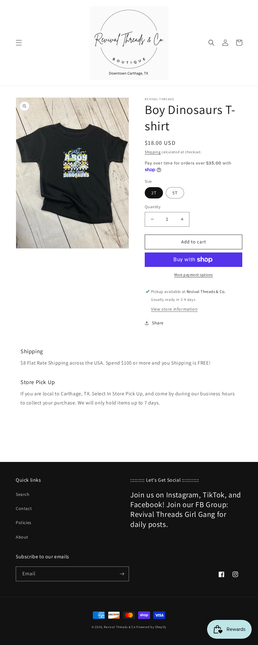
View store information (174, 309)
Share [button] (158, 323)
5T (174, 193)
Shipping (153, 151)
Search (23, 494)
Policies (23, 522)
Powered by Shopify (151, 627)
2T (153, 193)
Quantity (152, 206)
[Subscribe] (122, 573)
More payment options (193, 274)
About (22, 537)
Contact (24, 508)
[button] (19, 43)
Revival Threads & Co (120, 627)
